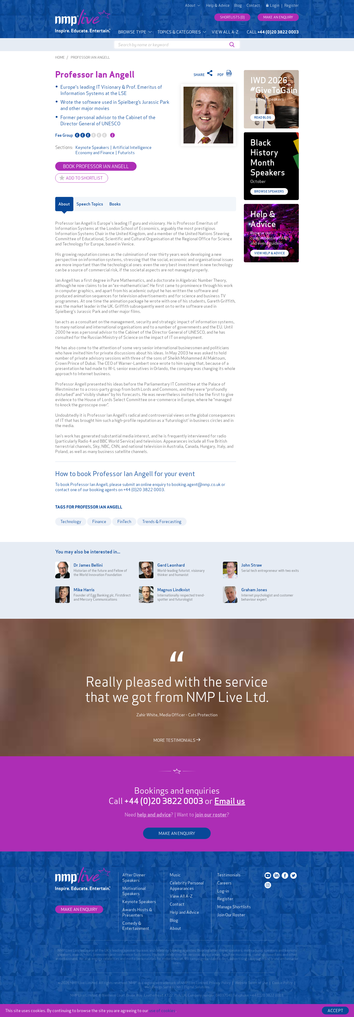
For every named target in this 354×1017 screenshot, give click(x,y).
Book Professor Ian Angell (96, 166)
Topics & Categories (179, 32)
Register (291, 5)
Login (274, 5)
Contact (253, 5)
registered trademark (160, 983)
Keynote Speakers (92, 147)
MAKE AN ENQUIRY (177, 833)
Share (200, 75)
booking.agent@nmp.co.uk (196, 484)
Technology (70, 521)
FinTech (124, 521)
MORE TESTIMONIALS (174, 740)
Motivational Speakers (134, 891)
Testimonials (228, 874)
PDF (221, 75)
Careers (224, 882)
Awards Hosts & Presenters (137, 912)
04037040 (224, 995)
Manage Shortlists (234, 906)
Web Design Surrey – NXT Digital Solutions (177, 987)
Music (175, 874)
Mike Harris (84, 589)
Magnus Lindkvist (173, 589)
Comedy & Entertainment (135, 925)
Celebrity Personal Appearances (187, 885)
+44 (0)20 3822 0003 (143, 489)
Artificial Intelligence (132, 147)
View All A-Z (225, 32)
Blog (238, 5)
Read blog (262, 117)
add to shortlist (84, 178)
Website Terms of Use (251, 983)
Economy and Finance (94, 152)
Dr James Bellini (88, 565)
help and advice (154, 815)
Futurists (126, 152)
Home (60, 57)
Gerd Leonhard (171, 565)
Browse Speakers (269, 191)
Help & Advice (218, 5)
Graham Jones (254, 589)
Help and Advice (184, 912)
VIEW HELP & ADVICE (269, 253)
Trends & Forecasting (161, 521)
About (175, 928)
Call (273, 32)
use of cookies (162, 1010)
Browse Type (132, 32)
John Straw (251, 565)
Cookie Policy (282, 983)
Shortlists (232, 17)
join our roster (211, 815)
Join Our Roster (231, 914)
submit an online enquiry (144, 484)
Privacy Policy (220, 983)
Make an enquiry (278, 17)
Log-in (223, 891)
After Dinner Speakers (133, 877)
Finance (99, 521)
